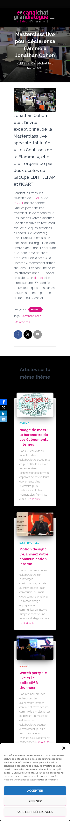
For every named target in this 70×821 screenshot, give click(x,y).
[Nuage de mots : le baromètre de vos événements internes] (35, 404)
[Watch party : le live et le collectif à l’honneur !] (35, 647)
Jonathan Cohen (31, 315)
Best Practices (29, 543)
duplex (39, 278)
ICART (19, 203)
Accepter (35, 790)
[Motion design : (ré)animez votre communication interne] (35, 523)
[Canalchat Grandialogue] (33, 17)
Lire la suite (34, 499)
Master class (22, 322)
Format (35, 309)
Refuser (35, 801)
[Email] (3, 419)
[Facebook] (3, 402)
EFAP (36, 198)
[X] (3, 407)
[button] (64, 748)
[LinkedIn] (3, 413)
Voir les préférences (35, 812)
